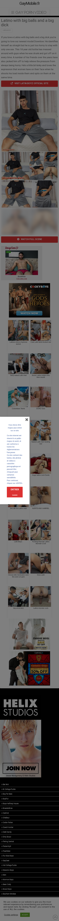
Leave (14, 495)
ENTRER (15, 489)
